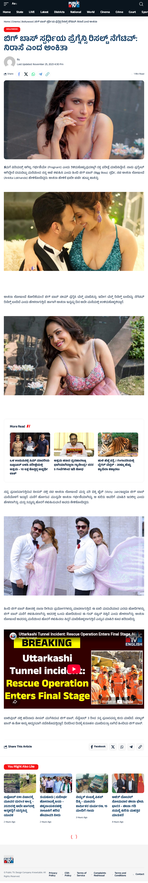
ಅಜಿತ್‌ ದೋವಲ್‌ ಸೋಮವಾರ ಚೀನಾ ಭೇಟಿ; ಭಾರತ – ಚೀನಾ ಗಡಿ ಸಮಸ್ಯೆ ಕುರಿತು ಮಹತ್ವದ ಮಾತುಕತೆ (128, 806)
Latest (15, 840)
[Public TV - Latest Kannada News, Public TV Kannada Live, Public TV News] (74, 4)
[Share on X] (26, 74)
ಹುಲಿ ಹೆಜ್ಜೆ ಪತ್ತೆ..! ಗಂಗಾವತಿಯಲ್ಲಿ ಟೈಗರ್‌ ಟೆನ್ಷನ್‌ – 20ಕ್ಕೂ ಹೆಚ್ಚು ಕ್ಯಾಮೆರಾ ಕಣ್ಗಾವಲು (116, 465)
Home (7, 22)
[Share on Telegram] (40, 74)
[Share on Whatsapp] (33, 74)
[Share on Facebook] (19, 74)
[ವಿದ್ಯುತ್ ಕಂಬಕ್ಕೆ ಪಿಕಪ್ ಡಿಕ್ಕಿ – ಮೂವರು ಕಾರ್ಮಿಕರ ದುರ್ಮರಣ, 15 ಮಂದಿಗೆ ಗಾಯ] (92, 783)
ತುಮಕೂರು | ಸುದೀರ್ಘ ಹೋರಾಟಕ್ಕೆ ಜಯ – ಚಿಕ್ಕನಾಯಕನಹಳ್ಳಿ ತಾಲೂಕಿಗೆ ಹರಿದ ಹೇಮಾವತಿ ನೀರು (53, 806)
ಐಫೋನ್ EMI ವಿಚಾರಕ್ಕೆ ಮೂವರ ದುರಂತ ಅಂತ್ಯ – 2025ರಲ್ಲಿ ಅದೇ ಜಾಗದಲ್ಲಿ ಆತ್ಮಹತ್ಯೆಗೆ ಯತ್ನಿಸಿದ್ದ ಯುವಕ (19, 806)
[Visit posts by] (9, 62)
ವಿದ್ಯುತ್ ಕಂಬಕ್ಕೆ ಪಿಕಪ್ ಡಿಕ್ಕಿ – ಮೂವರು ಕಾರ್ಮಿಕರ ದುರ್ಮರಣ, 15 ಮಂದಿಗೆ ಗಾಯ (91, 804)
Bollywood (27, 22)
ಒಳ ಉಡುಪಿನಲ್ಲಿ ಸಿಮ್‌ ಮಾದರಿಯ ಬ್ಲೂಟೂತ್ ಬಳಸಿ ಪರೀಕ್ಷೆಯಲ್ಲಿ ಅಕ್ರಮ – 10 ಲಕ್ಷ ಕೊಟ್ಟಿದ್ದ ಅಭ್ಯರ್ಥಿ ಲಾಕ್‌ (30, 468)
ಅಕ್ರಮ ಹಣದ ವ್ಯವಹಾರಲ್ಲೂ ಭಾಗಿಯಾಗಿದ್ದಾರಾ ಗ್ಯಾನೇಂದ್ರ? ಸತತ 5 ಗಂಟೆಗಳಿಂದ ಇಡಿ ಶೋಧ (73, 465)
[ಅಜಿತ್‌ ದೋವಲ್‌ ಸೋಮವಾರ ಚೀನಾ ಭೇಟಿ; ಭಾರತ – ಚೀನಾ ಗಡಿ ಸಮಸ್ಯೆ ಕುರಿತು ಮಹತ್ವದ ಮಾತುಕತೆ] (128, 783)
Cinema (16, 22)
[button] (7, 4)
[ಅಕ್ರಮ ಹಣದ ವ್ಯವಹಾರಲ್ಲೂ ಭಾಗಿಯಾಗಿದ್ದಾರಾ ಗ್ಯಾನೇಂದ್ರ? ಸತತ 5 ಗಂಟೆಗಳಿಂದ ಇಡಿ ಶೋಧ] (74, 445)
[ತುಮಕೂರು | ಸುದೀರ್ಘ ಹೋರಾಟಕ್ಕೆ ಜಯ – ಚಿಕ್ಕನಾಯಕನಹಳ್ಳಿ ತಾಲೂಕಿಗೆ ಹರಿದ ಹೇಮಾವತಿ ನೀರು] (56, 783)
